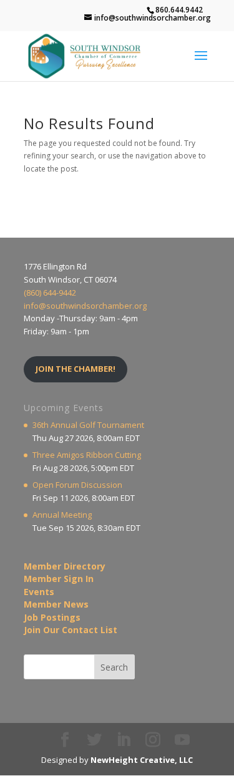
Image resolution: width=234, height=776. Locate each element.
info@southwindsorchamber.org (85, 305)
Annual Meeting (62, 514)
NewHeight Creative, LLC (141, 759)
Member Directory (64, 566)
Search (114, 667)
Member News (56, 604)
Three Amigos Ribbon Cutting (86, 454)
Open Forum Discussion (77, 484)
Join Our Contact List (70, 630)
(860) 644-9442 (50, 292)
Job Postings (52, 617)
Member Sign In (59, 578)
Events (39, 592)
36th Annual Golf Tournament (88, 424)
